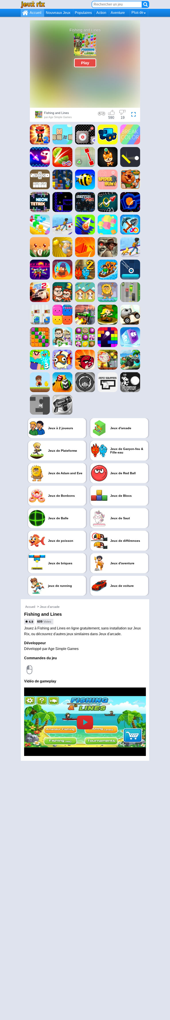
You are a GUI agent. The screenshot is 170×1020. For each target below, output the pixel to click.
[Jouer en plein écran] (133, 115)
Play (85, 62)
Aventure (118, 13)
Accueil (35, 13)
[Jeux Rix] (33, 4)
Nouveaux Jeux (58, 13)
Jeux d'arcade (50, 606)
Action (101, 13)
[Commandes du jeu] (101, 115)
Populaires (83, 13)
